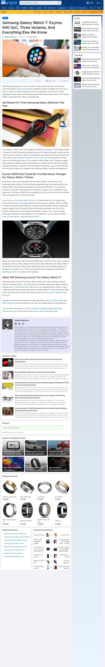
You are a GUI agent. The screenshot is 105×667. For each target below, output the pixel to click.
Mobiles (24, 8)
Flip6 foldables (8, 303)
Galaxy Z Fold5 (14, 287)
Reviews (11, 8)
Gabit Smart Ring (25, 497)
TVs (45, 8)
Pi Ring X (58, 521)
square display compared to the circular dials (30, 158)
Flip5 (26, 287)
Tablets (31, 8)
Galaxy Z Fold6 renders (54, 300)
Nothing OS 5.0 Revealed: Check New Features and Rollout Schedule (90, 49)
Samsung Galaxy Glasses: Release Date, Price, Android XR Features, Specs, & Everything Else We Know (40, 397)
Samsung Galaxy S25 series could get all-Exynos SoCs (35, 372)
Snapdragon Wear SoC (11, 272)
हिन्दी (101, 12)
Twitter (27, 308)
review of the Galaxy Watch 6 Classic (21, 200)
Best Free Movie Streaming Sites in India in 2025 (58, 469)
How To (17, 7)
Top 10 (77, 12)
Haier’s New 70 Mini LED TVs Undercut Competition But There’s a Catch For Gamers (13, 469)
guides (55, 311)
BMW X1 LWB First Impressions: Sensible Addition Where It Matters (91, 36)
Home (45, 12)
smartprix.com (12, 311)
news (36, 311)
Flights (99, 8)
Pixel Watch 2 (15, 217)
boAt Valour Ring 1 (26, 521)
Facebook (35, 308)
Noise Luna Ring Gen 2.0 (9, 521)
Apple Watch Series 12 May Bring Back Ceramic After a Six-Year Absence (13, 453)
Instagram (44, 308)
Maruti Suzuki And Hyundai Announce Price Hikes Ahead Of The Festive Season (58, 453)
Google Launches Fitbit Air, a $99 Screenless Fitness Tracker (34, 469)
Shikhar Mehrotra (21, 320)
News (4, 8)
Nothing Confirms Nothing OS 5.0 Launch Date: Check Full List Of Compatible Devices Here (90, 86)
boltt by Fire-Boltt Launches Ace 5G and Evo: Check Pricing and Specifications (38, 360)
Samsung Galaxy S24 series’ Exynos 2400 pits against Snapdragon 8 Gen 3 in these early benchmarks (42, 384)
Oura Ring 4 (59, 497)
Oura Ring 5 (41, 497)
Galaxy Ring (20, 89)
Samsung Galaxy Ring (9, 497)
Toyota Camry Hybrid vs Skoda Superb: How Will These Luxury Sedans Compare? (90, 42)
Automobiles (93, 12)
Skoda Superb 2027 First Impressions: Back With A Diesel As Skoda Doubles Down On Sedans (35, 453)
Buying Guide (68, 12)
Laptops (39, 8)
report (20, 150)
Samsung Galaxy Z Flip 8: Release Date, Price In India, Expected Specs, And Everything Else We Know (41, 409)
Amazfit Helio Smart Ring (44, 521)
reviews (42, 311)
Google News (57, 308)
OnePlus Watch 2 (34, 217)
